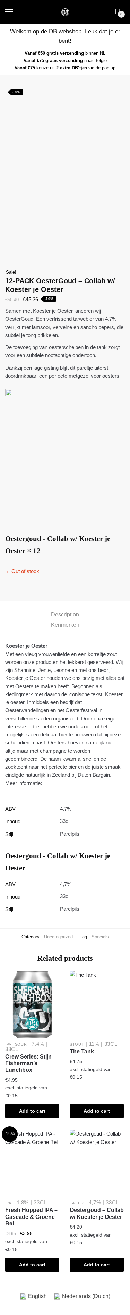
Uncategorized (58, 936)
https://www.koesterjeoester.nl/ (77, 783)
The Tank (82, 1051)
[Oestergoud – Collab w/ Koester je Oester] (97, 1163)
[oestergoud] (65, 454)
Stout (77, 1044)
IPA (8, 1044)
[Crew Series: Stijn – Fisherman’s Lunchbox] (32, 1004)
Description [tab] (65, 614)
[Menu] (9, 12)
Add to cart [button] (32, 1111)
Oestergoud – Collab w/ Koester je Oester (97, 1213)
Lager (77, 1203)
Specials (100, 936)
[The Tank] (97, 1004)
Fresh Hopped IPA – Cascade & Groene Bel (31, 1217)
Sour (21, 1044)
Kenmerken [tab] (65, 625)
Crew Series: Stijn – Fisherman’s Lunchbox (30, 1063)
